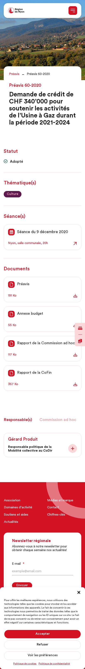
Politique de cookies (25, 664)
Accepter (42, 634)
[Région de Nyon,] (16, 10)
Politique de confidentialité (54, 664)
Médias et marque (60, 500)
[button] (79, 592)
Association (12, 500)
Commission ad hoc (57, 420)
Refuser (42, 644)
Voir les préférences (43, 655)
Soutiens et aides (16, 514)
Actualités (11, 522)
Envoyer (22, 585)
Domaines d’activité (18, 507)
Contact (53, 507)
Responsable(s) (18, 420)
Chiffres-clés (56, 514)
